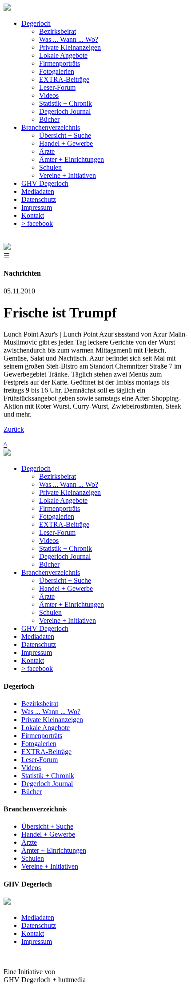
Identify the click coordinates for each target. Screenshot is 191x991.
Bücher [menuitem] (49, 119)
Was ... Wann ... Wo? (68, 484)
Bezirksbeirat (57, 476)
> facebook (37, 668)
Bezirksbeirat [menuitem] (57, 31)
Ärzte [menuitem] (47, 151)
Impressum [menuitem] (36, 207)
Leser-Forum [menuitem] (57, 87)
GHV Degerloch (44, 628)
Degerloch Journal (65, 556)
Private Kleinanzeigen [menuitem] (70, 47)
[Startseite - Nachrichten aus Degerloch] (7, 8)
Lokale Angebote (63, 500)
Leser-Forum (57, 532)
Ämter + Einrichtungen (71, 604)
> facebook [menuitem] (37, 223)
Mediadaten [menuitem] (37, 191)
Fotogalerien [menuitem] (56, 71)
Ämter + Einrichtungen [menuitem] (71, 159)
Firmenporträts (59, 508)
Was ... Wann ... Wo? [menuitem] (68, 39)
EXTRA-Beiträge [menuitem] (64, 79)
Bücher (49, 564)
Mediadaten (37, 636)
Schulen (50, 612)
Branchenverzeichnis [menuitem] (50, 127)
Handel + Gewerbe (66, 588)
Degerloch (36, 468)
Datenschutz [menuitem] (38, 199)
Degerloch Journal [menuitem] (65, 111)
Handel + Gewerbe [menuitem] (66, 143)
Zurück (14, 429)
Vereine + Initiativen (67, 620)
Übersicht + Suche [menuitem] (65, 135)
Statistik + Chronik (65, 548)
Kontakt (32, 660)
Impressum (36, 652)
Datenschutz (38, 644)
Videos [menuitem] (49, 95)
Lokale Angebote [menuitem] (63, 55)
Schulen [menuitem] (50, 167)
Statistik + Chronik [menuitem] (65, 103)
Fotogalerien (56, 516)
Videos (49, 540)
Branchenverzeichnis (50, 572)
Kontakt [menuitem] (32, 215)
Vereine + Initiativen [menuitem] (67, 175)
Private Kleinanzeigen (70, 492)
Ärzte (47, 596)
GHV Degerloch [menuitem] (44, 183)
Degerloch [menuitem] (36, 23)
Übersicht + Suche (65, 580)
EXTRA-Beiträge (64, 524)
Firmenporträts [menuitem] (59, 63)
